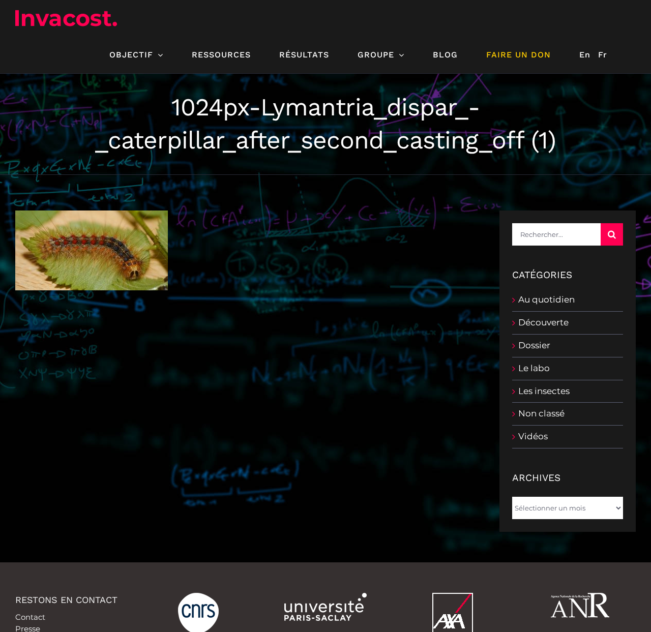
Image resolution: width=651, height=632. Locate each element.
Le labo (534, 368)
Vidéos (533, 436)
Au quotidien (546, 299)
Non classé (541, 413)
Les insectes (544, 391)
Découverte (543, 322)
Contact (30, 617)
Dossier (534, 345)
